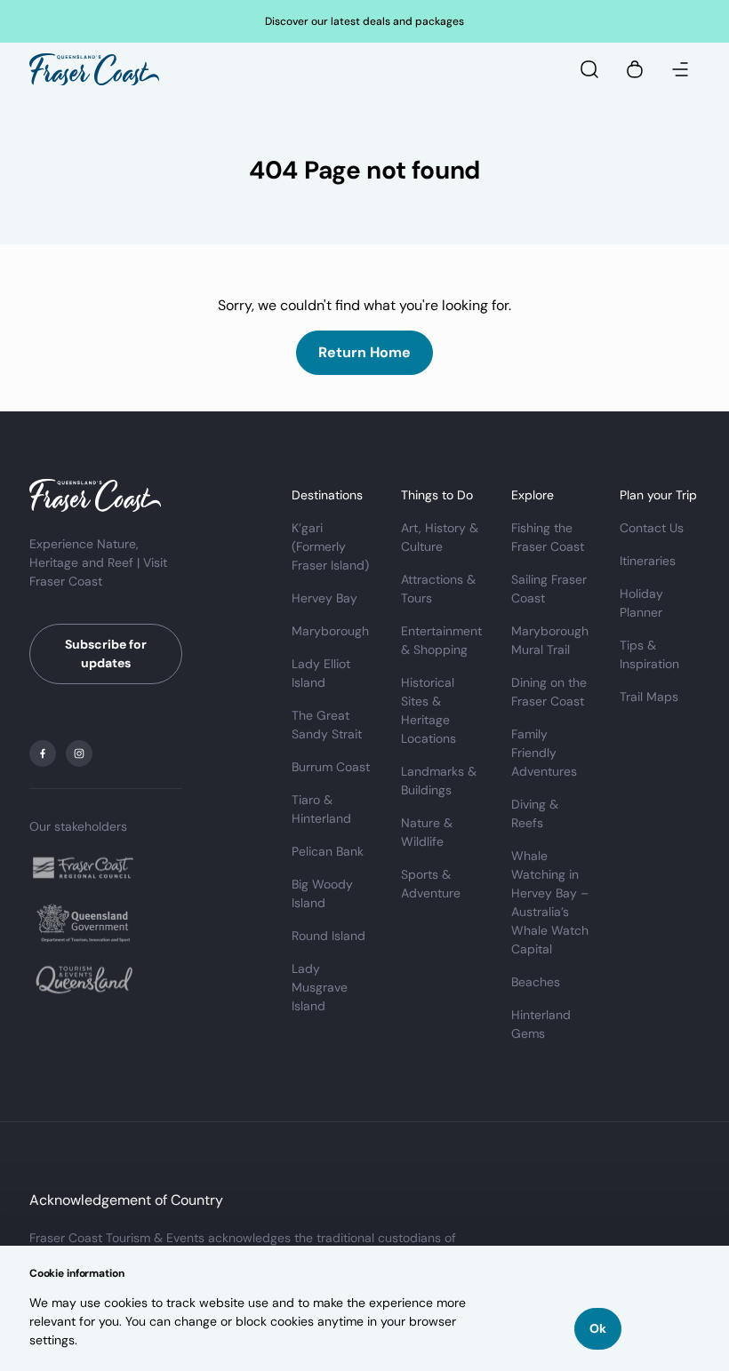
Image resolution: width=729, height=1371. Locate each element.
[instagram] (79, 753)
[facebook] (42, 753)
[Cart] (634, 69)
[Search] (589, 69)
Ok (597, 1328)
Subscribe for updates (106, 653)
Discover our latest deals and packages (364, 21)
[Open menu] (680, 69)
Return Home (364, 352)
